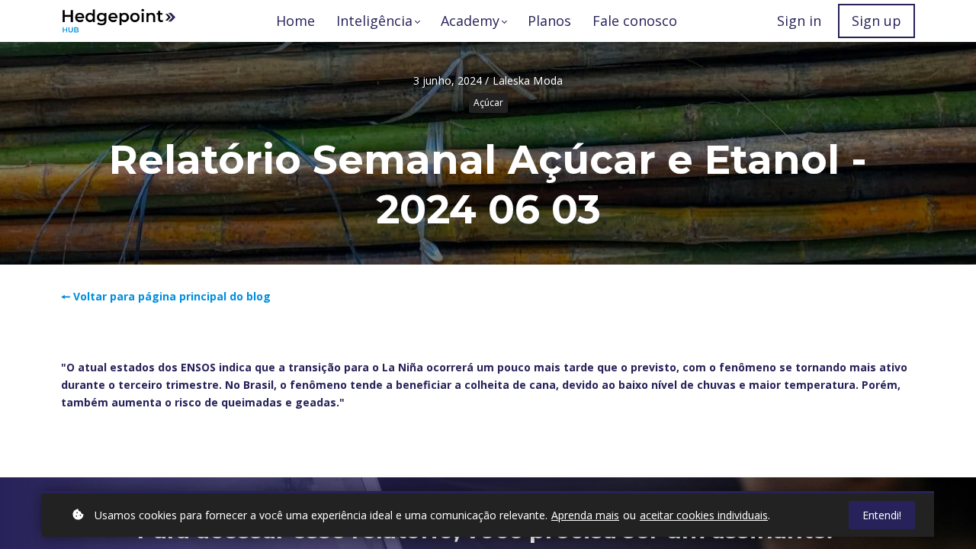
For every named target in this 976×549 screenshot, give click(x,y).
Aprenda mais (585, 515)
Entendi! (881, 515)
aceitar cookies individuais (704, 515)
